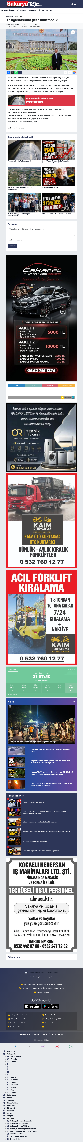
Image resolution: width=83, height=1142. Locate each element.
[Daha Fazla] (20, 72)
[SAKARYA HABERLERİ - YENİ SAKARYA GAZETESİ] (24, 4)
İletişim (10, 1116)
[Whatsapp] (47, 1000)
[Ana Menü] (75, 4)
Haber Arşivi (49, 1027)
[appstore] (32, 1006)
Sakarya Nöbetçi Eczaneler (19, 1015)
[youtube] (57, 1046)
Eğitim (13, 1082)
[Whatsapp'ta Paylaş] (16, 72)
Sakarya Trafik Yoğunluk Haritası (55, 1019)
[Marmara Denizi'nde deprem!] (24, 150)
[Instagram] (39, 1000)
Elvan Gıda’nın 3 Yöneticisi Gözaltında (56, 214)
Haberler (9, 16)
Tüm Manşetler (50, 1023)
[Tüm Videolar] (74, 702)
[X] (36, 1000)
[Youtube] (43, 1000)
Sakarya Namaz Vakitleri (18, 1019)
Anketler (10, 1110)
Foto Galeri (11, 1095)
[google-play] (51, 1006)
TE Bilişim (46, 1040)
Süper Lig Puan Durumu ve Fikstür (23, 1131)
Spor (12, 1090)
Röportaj (10, 1105)
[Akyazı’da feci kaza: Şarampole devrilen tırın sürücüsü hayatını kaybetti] (16, 762)
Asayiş (13, 1077)
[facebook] (15, 1046)
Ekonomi (14, 1085)
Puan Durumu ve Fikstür (18, 1023)
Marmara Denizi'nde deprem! (19, 161)
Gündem (14, 1080)
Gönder (12, 246)
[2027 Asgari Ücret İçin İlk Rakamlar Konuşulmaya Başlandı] (58, 150)
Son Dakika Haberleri (17, 1027)
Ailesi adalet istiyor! (50, 187)
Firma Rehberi (12, 1103)
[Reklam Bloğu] (41, 318)
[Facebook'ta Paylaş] (8, 72)
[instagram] (43, 1046)
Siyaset (13, 1087)
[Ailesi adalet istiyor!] (58, 176)
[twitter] (29, 1046)
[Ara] (72, 4)
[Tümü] (74, 957)
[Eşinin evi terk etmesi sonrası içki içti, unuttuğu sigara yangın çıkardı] (16, 784)
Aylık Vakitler (13, 694)
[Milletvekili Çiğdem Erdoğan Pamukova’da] (24, 203)
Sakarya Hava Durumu (52, 1015)
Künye (33, 11)
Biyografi (11, 1108)
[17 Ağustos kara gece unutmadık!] (41, 49)
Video (9, 1098)
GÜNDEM (18, 16)
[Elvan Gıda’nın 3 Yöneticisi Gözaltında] (58, 203)
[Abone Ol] (74, 72)
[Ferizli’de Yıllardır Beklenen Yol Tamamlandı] (24, 176)
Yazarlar (22, 11)
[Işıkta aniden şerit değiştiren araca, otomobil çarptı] (16, 750)
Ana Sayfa (11, 1051)
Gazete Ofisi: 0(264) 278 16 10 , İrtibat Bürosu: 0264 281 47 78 (43, 988)
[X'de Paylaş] (12, 72)
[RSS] (50, 1000)
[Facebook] (32, 1000)
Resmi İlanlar (9, 11)
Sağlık (13, 1092)
